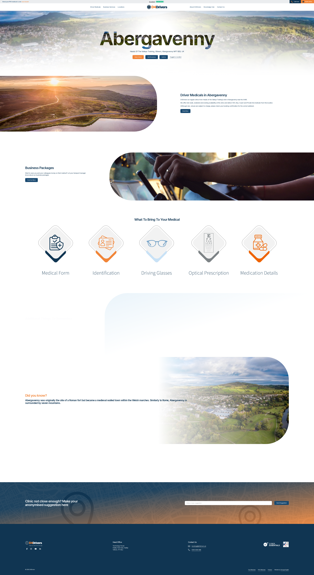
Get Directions (152, 57)
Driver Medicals (95, 7)
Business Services (109, 7)
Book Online (138, 57)
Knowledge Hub (209, 7)
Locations (121, 7)
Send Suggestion (281, 503)
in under (16, 1)
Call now (296, 1)
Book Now (185, 111)
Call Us (164, 57)
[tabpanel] (112, 402)
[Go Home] (157, 7)
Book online (308, 1)
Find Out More (31, 180)
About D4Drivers (195, 7)
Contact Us (221, 7)
